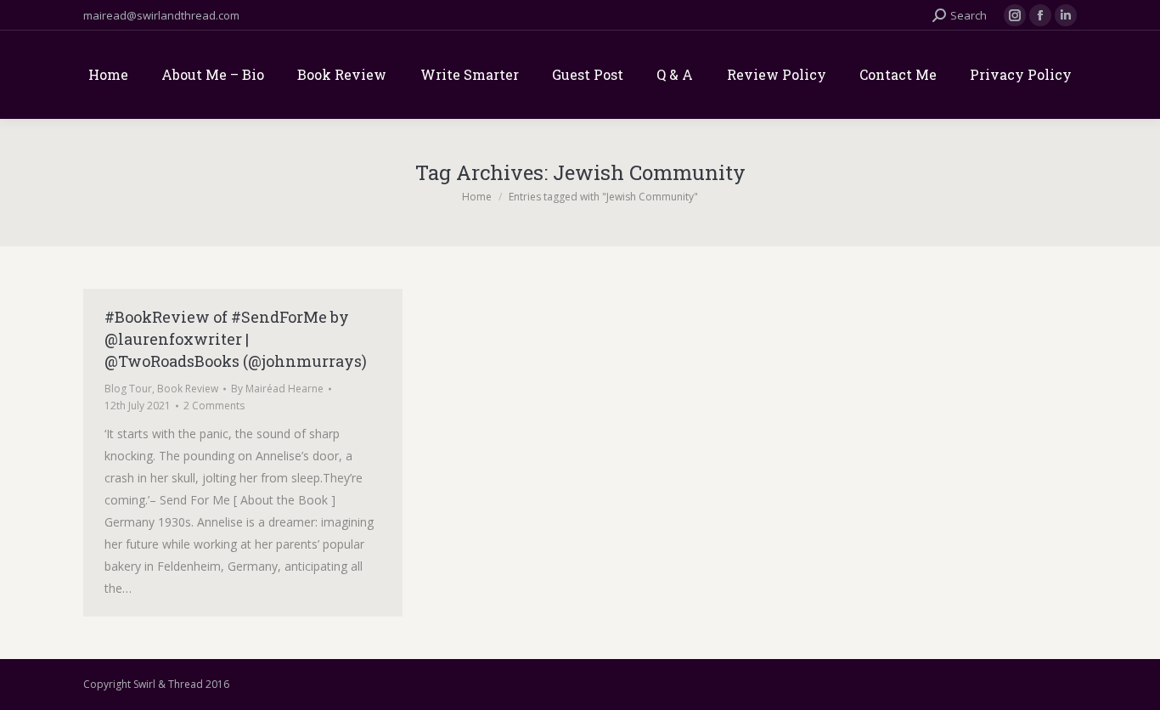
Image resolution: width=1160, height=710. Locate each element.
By (277, 388)
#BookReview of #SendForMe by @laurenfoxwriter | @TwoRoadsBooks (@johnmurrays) (235, 339)
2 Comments (214, 405)
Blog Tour (128, 388)
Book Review (187, 388)
